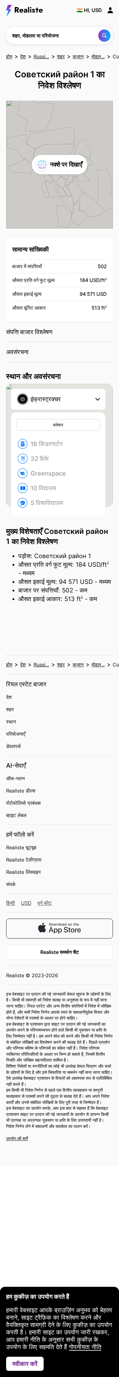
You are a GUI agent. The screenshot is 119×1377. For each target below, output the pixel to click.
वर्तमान (58, 424)
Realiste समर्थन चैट (59, 952)
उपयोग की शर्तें (17, 1138)
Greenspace (48, 473)
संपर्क (11, 884)
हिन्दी (10, 903)
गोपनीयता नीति (85, 1347)
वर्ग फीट (45, 903)
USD (26, 903)
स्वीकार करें (25, 1363)
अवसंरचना (17, 352)
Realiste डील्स (20, 791)
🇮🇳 (89, 10)
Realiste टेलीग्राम (23, 860)
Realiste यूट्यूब (21, 847)
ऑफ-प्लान (15, 778)
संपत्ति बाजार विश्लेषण (29, 332)
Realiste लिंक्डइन (23, 872)
